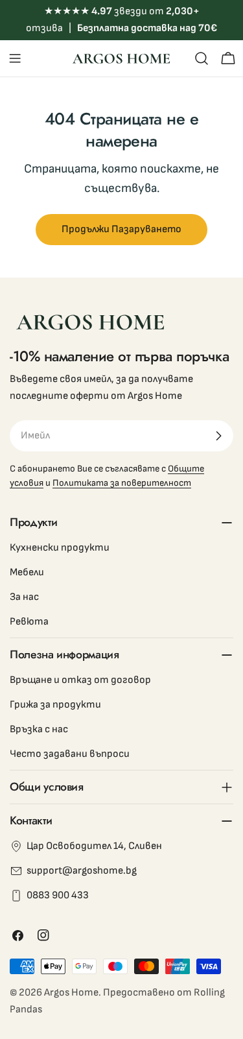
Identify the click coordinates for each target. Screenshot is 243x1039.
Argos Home (71, 992)
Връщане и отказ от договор (80, 680)
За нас (24, 597)
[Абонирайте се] (218, 435)
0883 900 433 (58, 895)
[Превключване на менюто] (15, 58)
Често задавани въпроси (70, 754)
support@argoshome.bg (82, 871)
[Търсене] (201, 58)
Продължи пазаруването (121, 229)
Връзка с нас (39, 729)
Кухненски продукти (60, 548)
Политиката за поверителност (121, 482)
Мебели (27, 572)
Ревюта (29, 621)
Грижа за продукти (55, 705)
